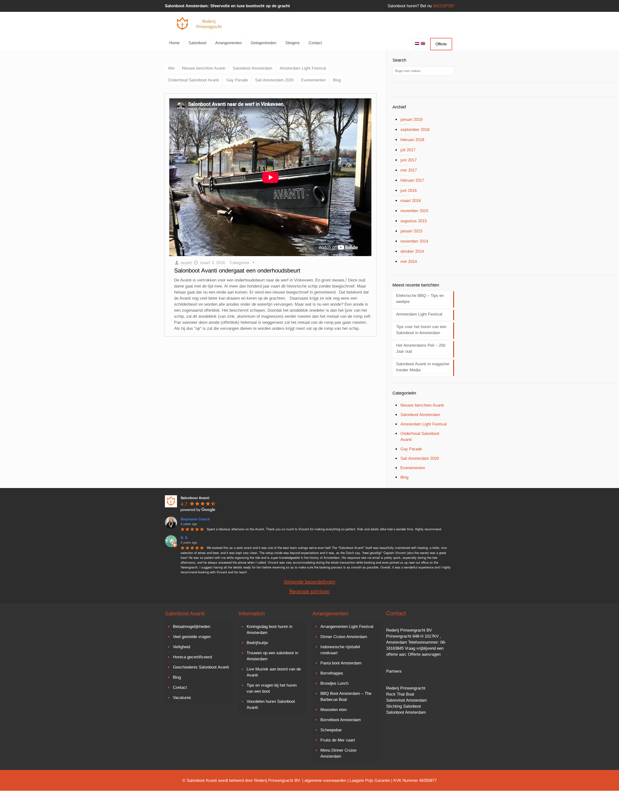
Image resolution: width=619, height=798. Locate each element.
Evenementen (313, 80)
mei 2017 (408, 170)
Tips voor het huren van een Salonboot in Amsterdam (421, 329)
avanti (186, 262)
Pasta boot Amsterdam (340, 663)
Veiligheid (181, 647)
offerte (392, 654)
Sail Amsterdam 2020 (274, 80)
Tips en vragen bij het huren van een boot (272, 688)
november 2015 (414, 210)
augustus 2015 (413, 221)
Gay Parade (237, 80)
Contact (180, 687)
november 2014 (414, 241)
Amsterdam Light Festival (303, 68)
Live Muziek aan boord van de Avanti (274, 672)
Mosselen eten (333, 709)
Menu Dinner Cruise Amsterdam (338, 753)
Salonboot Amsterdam (252, 68)
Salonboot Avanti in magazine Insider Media (422, 367)
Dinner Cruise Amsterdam (343, 636)
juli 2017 (407, 150)
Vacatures (182, 697)
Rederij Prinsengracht (405, 688)
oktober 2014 (412, 251)
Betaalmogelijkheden (191, 626)
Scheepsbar (331, 730)
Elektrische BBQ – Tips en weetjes (420, 298)
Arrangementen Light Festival (346, 626)
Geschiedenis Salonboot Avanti (201, 667)
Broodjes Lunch (334, 683)
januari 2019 (411, 119)
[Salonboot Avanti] (201, 24)
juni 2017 (408, 160)
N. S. (184, 537)
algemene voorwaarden (325, 780)
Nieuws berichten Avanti (203, 68)
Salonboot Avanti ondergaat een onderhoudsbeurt (237, 270)
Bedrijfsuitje (257, 642)
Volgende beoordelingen (309, 581)
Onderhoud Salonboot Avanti (193, 80)
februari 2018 (412, 139)
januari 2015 (411, 231)
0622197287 (444, 6)
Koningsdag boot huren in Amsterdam (269, 629)
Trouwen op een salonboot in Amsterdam (272, 656)
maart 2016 (410, 200)
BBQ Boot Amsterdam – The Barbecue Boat (345, 696)
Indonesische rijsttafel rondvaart (340, 650)
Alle (171, 68)
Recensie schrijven (309, 591)
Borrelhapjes (331, 673)
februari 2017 (412, 180)
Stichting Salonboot (403, 706)
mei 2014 (408, 261)
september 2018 (414, 129)
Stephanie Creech (195, 519)
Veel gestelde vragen (192, 636)
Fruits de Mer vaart (337, 740)
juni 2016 (408, 190)
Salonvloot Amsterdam (406, 700)
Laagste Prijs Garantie (370, 780)
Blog (337, 80)
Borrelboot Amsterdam (340, 720)
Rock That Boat (400, 694)
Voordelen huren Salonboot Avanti (271, 704)
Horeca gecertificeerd (192, 657)
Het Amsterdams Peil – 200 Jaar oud (420, 348)
